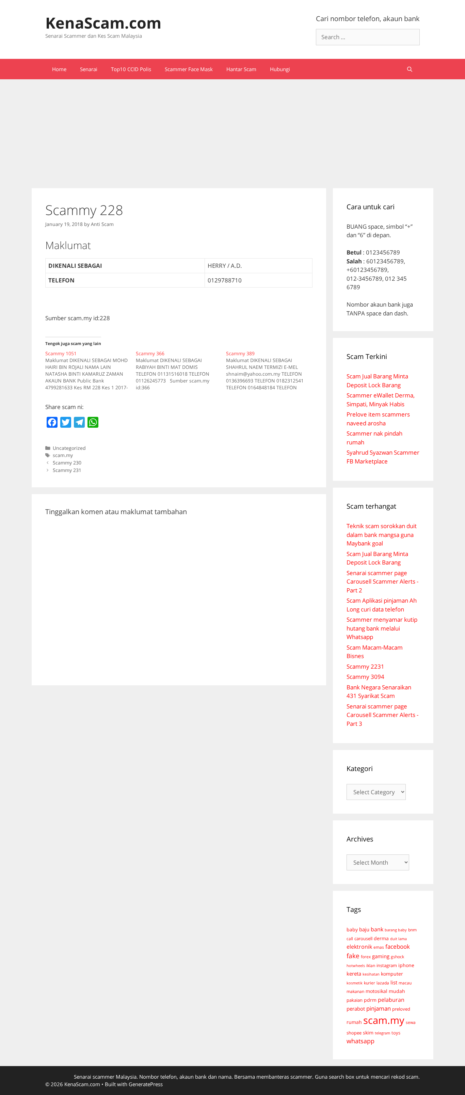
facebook (397, 946)
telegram (382, 1032)
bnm (412, 929)
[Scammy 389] (271, 370)
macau (405, 983)
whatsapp (360, 1041)
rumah (354, 1022)
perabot (356, 1008)
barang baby (396, 930)
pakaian (355, 1000)
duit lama (398, 938)
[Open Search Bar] (410, 69)
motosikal (376, 991)
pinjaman (378, 1008)
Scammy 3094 (365, 677)
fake (353, 955)
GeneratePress (146, 1084)
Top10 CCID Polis (131, 69)
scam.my (63, 455)
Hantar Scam (241, 69)
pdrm (370, 1000)
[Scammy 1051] (90, 370)
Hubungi (280, 69)
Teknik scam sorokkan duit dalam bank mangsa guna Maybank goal (382, 534)
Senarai (88, 69)
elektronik (359, 946)
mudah (397, 991)
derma (381, 938)
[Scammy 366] (181, 370)
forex (366, 957)
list (393, 982)
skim (368, 1032)
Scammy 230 (67, 462)
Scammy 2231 (365, 666)
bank (377, 929)
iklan (370, 965)
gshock (397, 956)
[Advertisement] (232, 130)
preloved (401, 1009)
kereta (354, 973)
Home (59, 69)
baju (364, 929)
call (350, 938)
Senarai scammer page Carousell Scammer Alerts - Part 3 (382, 715)
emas (378, 947)
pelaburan (391, 999)
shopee (354, 1033)
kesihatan (371, 974)
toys (395, 1033)
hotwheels (356, 965)
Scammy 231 (67, 470)
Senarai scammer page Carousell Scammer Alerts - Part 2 (382, 581)
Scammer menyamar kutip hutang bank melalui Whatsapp (382, 628)
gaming (380, 956)
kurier (369, 983)
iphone (406, 965)
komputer (392, 973)
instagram (386, 965)
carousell (363, 938)
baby (352, 930)
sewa (411, 1022)
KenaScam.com (103, 22)
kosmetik (355, 983)
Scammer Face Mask (189, 69)
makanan (355, 991)
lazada (382, 982)
